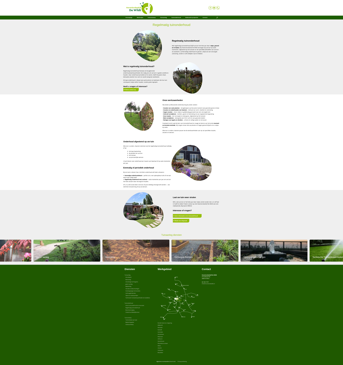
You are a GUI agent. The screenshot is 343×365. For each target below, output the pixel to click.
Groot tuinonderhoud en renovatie (134, 305)
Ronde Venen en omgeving (165, 323)
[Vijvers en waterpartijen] (243, 251)
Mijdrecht (160, 325)
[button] (217, 17)
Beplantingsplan (129, 322)
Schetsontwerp (129, 324)
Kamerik (160, 330)
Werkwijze (140, 17)
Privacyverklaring (182, 361)
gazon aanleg (128, 284)
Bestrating (128, 279)
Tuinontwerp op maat (131, 320)
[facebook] (210, 8)
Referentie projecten (191, 17)
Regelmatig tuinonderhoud (132, 307)
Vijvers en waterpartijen (131, 295)
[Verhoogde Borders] (174, 251)
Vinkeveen (160, 350)
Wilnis (159, 346)
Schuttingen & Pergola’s (131, 282)
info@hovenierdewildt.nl (208, 283)
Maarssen (160, 336)
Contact (205, 17)
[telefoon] (218, 8)
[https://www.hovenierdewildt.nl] (139, 7)
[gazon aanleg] (35, 251)
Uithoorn (160, 339)
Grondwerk (128, 277)
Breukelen (160, 352)
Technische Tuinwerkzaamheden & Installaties (137, 298)
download (172, 361)
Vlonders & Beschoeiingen (132, 288)
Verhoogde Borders (130, 293)
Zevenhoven (161, 341)
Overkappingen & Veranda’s (132, 291)
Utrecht (160, 348)
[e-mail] (214, 8)
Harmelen (160, 332)
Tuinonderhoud (176, 17)
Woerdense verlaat (163, 343)
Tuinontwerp (152, 17)
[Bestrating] (104, 251)
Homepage (128, 17)
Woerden (160, 327)
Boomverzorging (129, 310)
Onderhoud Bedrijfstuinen (132, 312)
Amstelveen (161, 334)
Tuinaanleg (163, 17)
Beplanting (128, 286)
